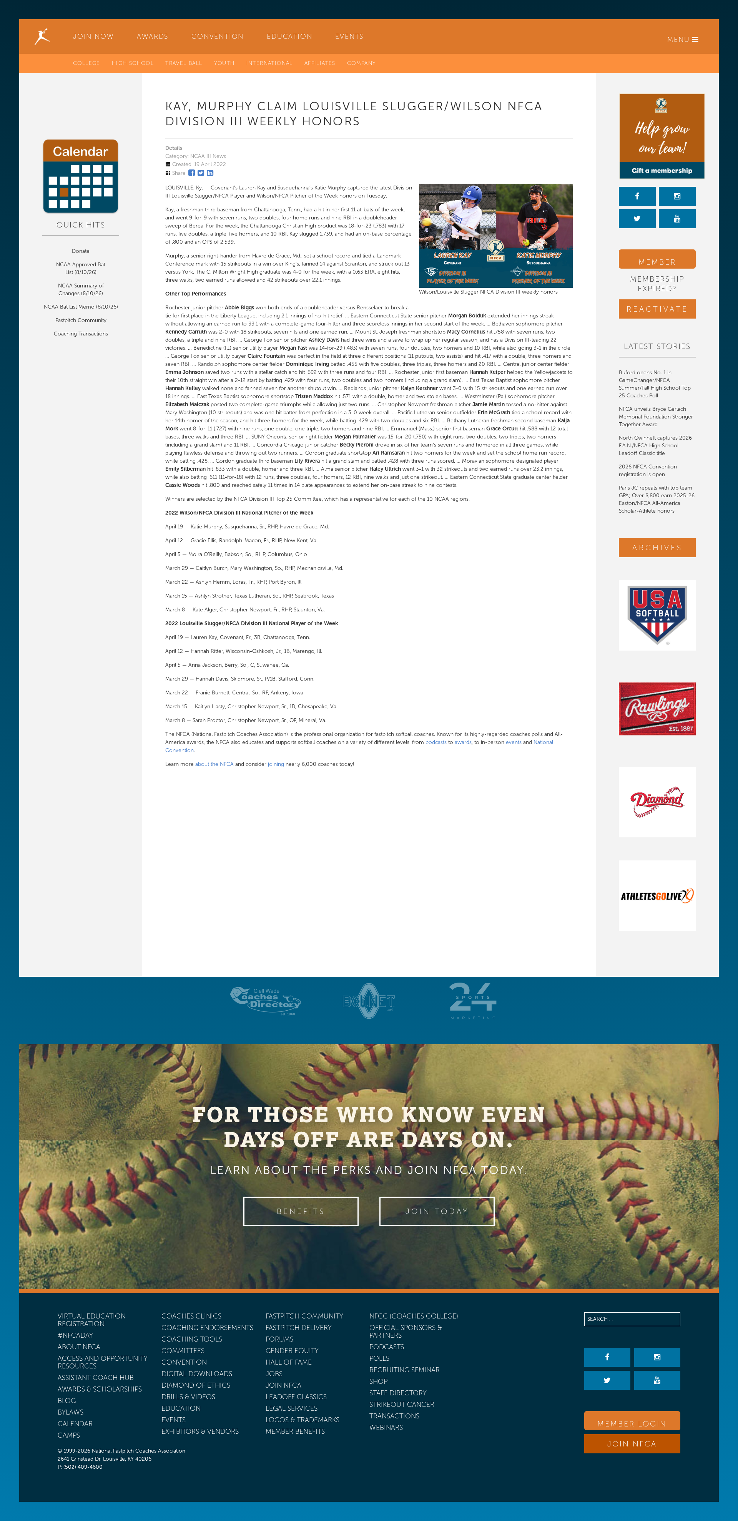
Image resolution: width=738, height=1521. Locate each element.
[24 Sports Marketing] (473, 1001)
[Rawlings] (657, 709)
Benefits (301, 1211)
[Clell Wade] (265, 1001)
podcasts (436, 742)
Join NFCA (632, 1443)
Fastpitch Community (80, 320)
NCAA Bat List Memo (70, 307)
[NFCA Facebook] (637, 196)
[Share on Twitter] (201, 173)
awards (463, 742)
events (514, 742)
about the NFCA (214, 764)
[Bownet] (369, 1001)
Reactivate (657, 309)
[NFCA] (42, 36)
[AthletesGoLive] (657, 895)
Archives (657, 547)
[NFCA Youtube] (677, 218)
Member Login (657, 263)
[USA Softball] (657, 615)
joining (276, 764)
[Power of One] (657, 136)
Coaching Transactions (81, 333)
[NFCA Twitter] (637, 218)
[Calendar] (80, 176)
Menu (679, 39)
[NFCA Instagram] (677, 196)
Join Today (437, 1211)
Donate (81, 251)
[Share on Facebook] (191, 173)
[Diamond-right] (657, 802)
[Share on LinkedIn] (210, 173)
